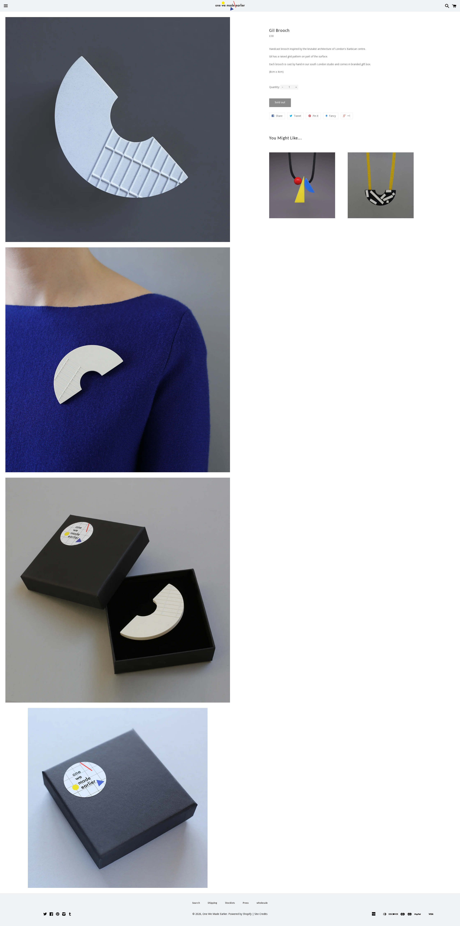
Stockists (230, 903)
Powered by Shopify (240, 914)
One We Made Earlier (215, 914)
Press (246, 903)
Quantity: (274, 87)
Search (196, 903)
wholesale (262, 903)
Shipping (212, 903)
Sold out (280, 102)
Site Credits (261, 914)
